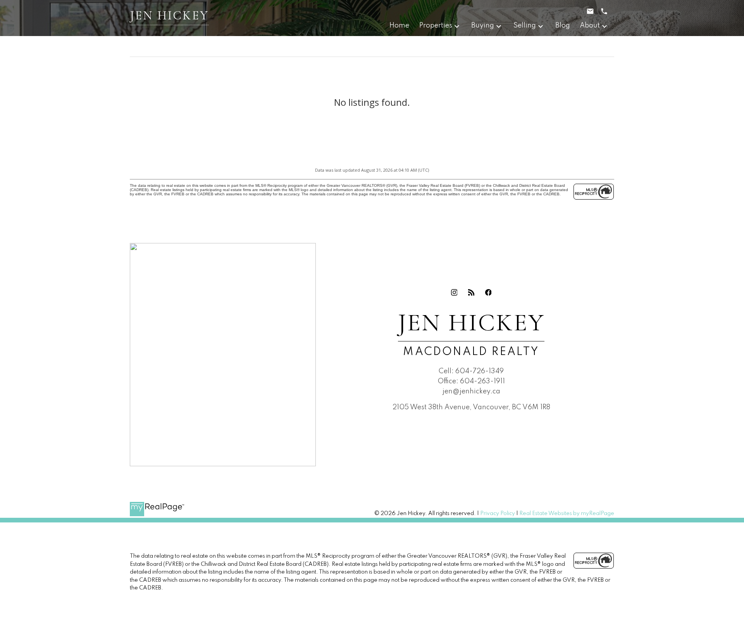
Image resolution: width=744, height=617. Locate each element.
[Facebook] (488, 292)
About (590, 25)
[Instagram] (454, 292)
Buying (482, 25)
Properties (435, 25)
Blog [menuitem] (562, 25)
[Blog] (471, 292)
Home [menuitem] (399, 25)
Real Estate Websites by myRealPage (566, 513)
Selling (524, 25)
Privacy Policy (497, 513)
